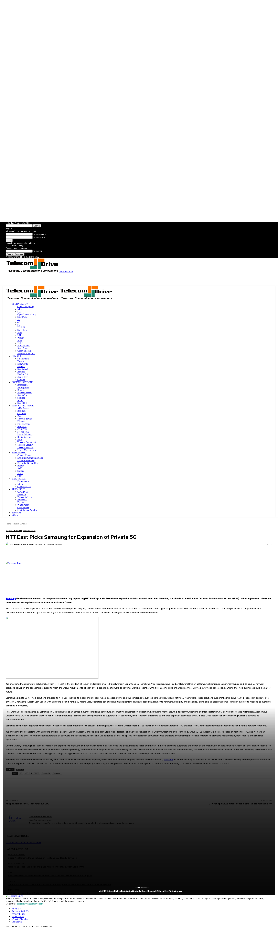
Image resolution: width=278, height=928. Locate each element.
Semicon (21, 398)
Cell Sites (21, 413)
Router (20, 465)
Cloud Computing (25, 306)
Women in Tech (24, 497)
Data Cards (22, 364)
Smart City (22, 395)
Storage (20, 471)
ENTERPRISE (19, 452)
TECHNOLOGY (20, 304)
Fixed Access (23, 424)
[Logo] (33, 299)
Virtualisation (23, 345)
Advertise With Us (20, 911)
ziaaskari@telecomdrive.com (30, 903)
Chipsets (21, 379)
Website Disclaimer (20, 919)
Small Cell (22, 403)
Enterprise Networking (27, 463)
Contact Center (24, 455)
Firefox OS (22, 374)
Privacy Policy (18, 914)
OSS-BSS (22, 429)
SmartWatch (23, 369)
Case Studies (23, 507)
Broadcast (21, 390)
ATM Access (23, 408)
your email (37, 251)
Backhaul (21, 411)
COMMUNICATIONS (22, 382)
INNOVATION (19, 478)
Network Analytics (26, 353)
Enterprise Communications (30, 458)
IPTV (20, 400)
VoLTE (20, 343)
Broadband (22, 385)
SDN (19, 311)
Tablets (20, 361)
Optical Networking (26, 314)
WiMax (20, 338)
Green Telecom (24, 351)
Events (20, 502)
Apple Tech (22, 377)
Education (16, 512)
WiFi (19, 332)
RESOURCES (18, 489)
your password (39, 237)
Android (21, 371)
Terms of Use (18, 916)
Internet (20, 484)
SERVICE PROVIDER (23, 405)
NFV (19, 309)
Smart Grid (22, 317)
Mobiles (21, 366)
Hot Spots (21, 426)
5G (18, 324)
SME (19, 468)
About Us (16, 908)
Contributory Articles (27, 510)
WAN (20, 473)
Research (21, 494)
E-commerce (23, 481)
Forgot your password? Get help (20, 243)
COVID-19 (22, 492)
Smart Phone (23, 358)
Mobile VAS (23, 432)
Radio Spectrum (24, 437)
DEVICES (17, 356)
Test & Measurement (26, 450)
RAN (19, 439)
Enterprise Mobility (26, 460)
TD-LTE (21, 327)
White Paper (23, 505)
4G (18, 322)
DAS (19, 416)
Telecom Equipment (26, 442)
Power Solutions (24, 434)
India (140, 887)
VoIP (19, 340)
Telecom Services (25, 447)
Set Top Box (23, 387)
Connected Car (24, 486)
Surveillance (23, 330)
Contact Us (17, 921)
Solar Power (23, 348)
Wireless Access (24, 392)
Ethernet (21, 421)
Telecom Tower (24, 418)
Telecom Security (25, 445)
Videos (15, 515)
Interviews (22, 499)
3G (18, 319)
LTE (19, 335)
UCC (19, 476)
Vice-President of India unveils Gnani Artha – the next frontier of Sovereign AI (140, 891)
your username (39, 234)
